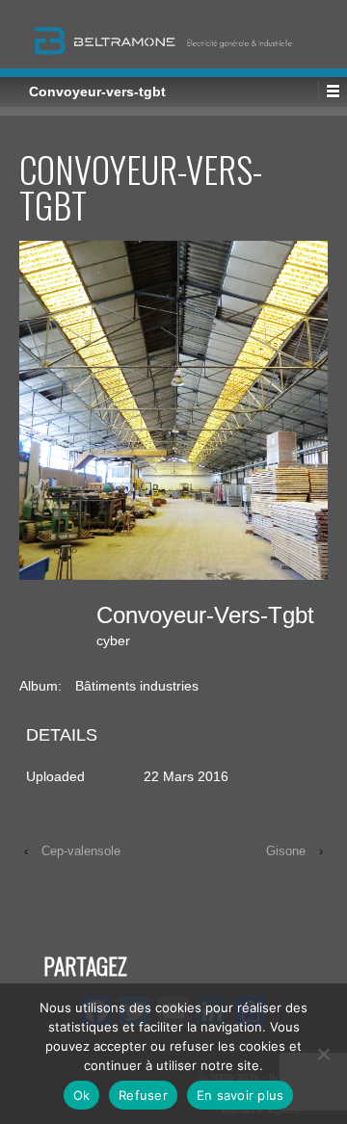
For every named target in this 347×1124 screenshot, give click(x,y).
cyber (113, 640)
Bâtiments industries (137, 685)
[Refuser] (323, 1053)
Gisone (286, 851)
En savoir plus (240, 1095)
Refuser (143, 1095)
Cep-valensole (80, 851)
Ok (82, 1095)
